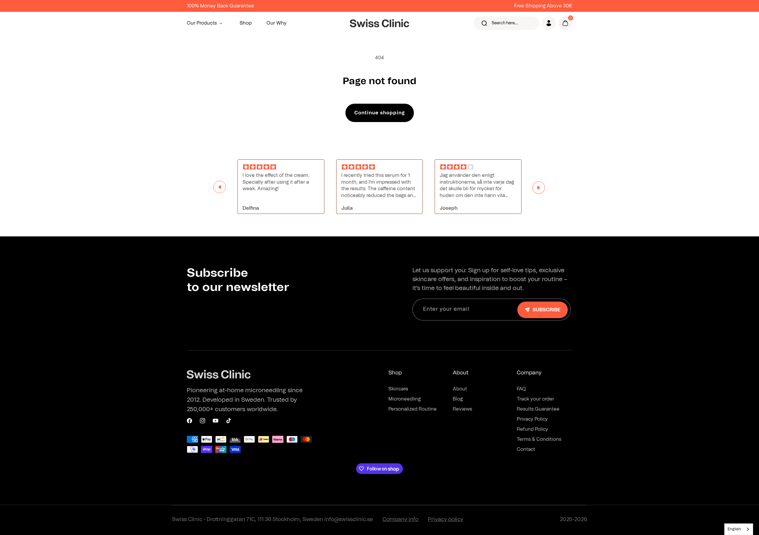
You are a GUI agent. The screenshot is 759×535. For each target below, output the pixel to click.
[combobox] (738, 529)
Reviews (462, 409)
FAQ (521, 389)
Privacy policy (445, 519)
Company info (400, 519)
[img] (281, 167)
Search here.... (505, 23)
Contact (526, 449)
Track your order (535, 399)
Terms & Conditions (539, 439)
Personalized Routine (412, 409)
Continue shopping (379, 112)
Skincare (398, 389)
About (460, 389)
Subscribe (546, 309)
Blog (458, 399)
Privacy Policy (532, 419)
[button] (206, 23)
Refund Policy (532, 429)
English (734, 529)
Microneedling (404, 399)
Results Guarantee (538, 409)
